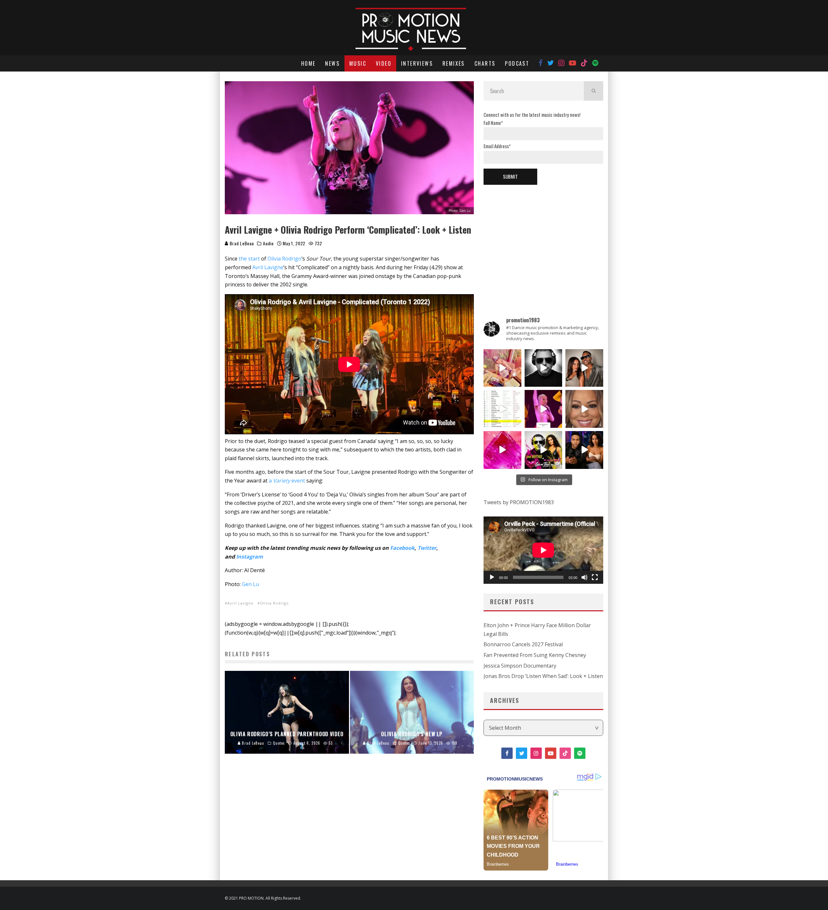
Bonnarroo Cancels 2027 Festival (523, 644)
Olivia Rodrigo (284, 258)
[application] (543, 550)
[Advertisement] (543, 239)
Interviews (417, 63)
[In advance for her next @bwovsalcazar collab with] (543, 409)
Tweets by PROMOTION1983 (519, 502)
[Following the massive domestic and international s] (543, 450)
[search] (593, 91)
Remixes (453, 63)
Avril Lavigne (267, 267)
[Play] (492, 577)
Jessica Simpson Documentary (520, 665)
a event (287, 480)
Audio (268, 243)
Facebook (402, 547)
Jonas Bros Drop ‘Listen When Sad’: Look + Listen (543, 676)
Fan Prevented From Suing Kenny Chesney (535, 655)
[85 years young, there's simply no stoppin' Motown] (502, 409)
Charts (484, 63)
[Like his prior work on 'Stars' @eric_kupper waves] (502, 368)
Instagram (249, 556)
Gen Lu (250, 584)
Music (357, 63)
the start (249, 258)
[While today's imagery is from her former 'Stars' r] (502, 450)
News (332, 63)
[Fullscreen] (595, 577)
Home (308, 63)
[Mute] (584, 577)
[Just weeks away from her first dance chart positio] (584, 409)
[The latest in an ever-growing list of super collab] (543, 368)
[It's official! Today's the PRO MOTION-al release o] (584, 450)
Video (383, 63)
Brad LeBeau (241, 243)
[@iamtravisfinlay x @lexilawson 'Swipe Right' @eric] (584, 368)
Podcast (517, 63)
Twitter (427, 547)
